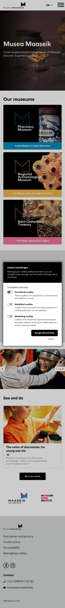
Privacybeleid (12, 287)
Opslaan (51, 339)
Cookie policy (23, 287)
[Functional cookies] (10, 292)
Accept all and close (44, 332)
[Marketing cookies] (10, 316)
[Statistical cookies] (10, 304)
